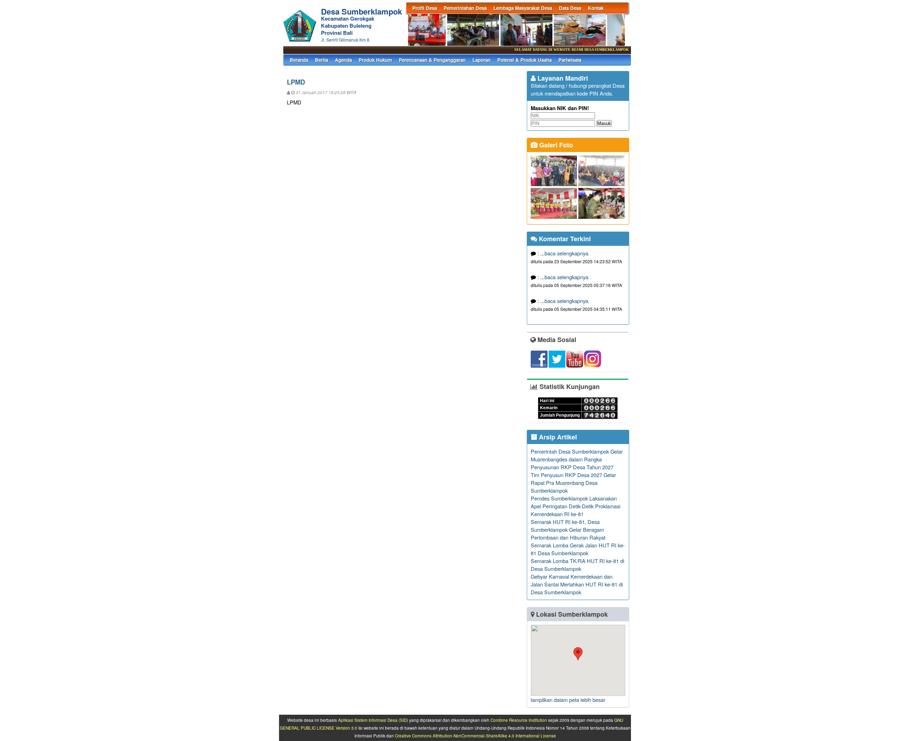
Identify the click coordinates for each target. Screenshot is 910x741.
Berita (321, 59)
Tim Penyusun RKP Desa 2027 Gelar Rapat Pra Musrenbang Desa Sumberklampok (573, 482)
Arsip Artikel (557, 437)
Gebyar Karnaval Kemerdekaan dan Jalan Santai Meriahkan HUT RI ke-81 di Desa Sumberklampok (577, 584)
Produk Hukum (375, 59)
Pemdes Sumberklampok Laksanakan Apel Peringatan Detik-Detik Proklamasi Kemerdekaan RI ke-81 (575, 506)
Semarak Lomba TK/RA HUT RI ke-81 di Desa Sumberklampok (577, 564)
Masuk (604, 123)
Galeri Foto (555, 145)
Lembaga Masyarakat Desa (522, 8)
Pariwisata (569, 59)
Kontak (596, 8)
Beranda (299, 59)
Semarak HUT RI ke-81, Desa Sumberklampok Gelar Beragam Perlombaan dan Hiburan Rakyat (568, 529)
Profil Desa (424, 8)
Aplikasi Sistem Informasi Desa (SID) (373, 720)
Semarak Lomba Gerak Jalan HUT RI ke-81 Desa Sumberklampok (578, 549)
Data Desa (570, 8)
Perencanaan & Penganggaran (432, 59)
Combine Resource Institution (519, 720)
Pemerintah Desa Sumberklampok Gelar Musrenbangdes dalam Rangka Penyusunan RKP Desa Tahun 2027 (577, 459)
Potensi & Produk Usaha (524, 59)
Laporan (481, 59)
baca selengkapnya (566, 253)
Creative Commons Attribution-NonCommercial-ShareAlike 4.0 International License (475, 736)
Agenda (343, 59)
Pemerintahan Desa (465, 8)
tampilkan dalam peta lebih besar (568, 699)
